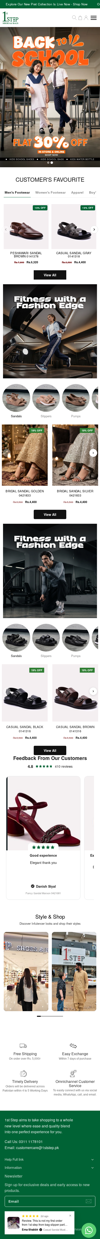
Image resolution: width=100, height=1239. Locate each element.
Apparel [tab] (77, 192)
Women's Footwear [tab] (50, 192)
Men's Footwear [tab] (17, 192)
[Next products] (93, 453)
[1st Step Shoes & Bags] (50, 97)
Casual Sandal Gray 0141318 (74, 254)
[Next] (94, 229)
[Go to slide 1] (39, 1016)
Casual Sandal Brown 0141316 (75, 729)
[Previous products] (7, 453)
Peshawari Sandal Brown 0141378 (26, 254)
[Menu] (94, 18)
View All (50, 275)
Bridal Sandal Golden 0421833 (25, 493)
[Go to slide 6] (57, 1016)
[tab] (48, 162)
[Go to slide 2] (42, 1016)
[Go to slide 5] (54, 1016)
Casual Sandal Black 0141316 (24, 729)
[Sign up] (88, 1201)
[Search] (74, 17)
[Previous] (6, 229)
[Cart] (80, 17)
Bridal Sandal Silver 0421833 (75, 493)
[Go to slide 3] (46, 1016)
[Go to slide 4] (50, 1016)
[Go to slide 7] (61, 1016)
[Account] (86, 17)
